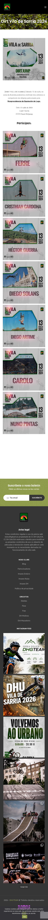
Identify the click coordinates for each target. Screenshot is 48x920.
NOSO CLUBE (24, 560)
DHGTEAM (14, 900)
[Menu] (45, 7)
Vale (24, 917)
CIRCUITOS (24, 597)
